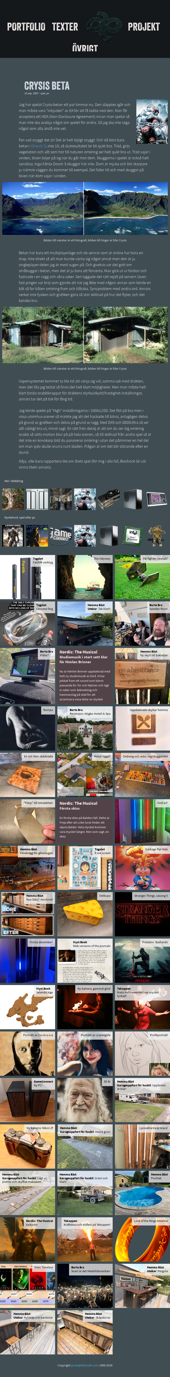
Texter (65, 26)
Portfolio (26, 26)
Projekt (144, 26)
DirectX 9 (38, 146)
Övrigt (85, 48)
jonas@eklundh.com (85, 1365)
